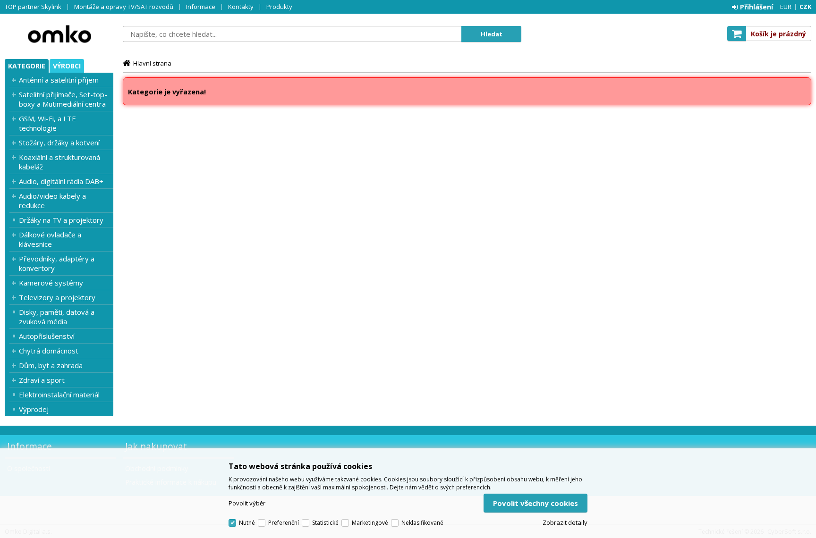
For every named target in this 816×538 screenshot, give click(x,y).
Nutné (247, 523)
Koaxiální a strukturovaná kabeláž (59, 161)
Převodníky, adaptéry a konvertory (56, 263)
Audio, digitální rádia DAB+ (61, 181)
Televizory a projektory (57, 297)
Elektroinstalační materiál (59, 394)
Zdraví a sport (42, 380)
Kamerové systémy (51, 282)
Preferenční (283, 523)
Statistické (325, 523)
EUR (785, 6)
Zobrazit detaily (565, 522)
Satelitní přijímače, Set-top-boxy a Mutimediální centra (63, 99)
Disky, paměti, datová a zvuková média (56, 316)
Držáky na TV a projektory (61, 220)
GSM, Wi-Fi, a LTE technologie (47, 123)
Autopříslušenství (47, 336)
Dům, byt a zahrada (51, 365)
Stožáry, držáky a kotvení (59, 142)
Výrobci (67, 65)
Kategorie (26, 65)
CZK (805, 6)
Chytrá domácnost (48, 350)
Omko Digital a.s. (59, 34)
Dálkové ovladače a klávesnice (50, 239)
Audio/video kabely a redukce (52, 200)
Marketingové (370, 523)
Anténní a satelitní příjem (59, 79)
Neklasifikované (422, 523)
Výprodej (34, 409)
